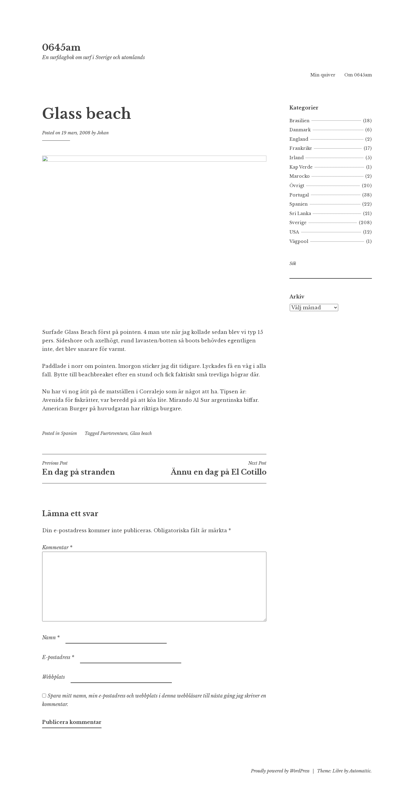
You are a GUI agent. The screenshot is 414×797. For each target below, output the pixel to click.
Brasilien (299, 120)
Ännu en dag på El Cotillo (218, 468)
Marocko (299, 176)
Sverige (297, 222)
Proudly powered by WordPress (280, 771)
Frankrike (300, 148)
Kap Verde (300, 167)
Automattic (360, 771)
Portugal (299, 195)
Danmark (300, 130)
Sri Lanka (300, 213)
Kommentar (57, 547)
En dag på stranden (78, 468)
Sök (292, 263)
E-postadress (58, 657)
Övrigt (296, 185)
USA (294, 232)
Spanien (69, 433)
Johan (103, 133)
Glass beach (141, 433)
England (298, 139)
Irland (296, 157)
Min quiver (323, 75)
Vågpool (298, 241)
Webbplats (53, 677)
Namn (51, 637)
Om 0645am (358, 75)
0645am (61, 47)
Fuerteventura (114, 433)
